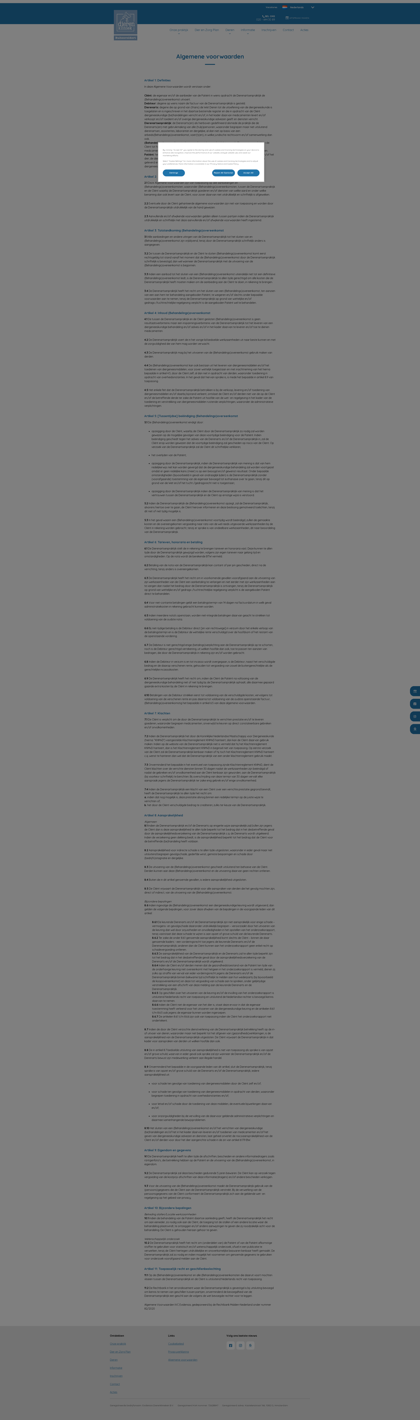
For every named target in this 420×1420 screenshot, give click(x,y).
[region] (211, 162)
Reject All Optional (223, 173)
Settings (173, 173)
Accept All (248, 173)
